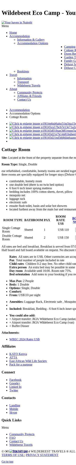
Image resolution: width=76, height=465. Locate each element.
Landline (14, 405)
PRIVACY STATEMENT (42, 455)
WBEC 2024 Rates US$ (24, 339)
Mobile (13, 409)
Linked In (15, 386)
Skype (13, 412)
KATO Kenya (18, 354)
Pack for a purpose (20, 364)
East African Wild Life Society (28, 361)
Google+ (14, 383)
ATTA (13, 357)
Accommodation (19, 110)
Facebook (15, 379)
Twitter (13, 390)
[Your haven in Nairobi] (17, 22)
